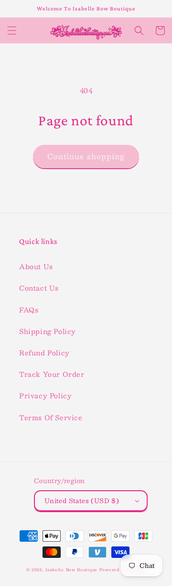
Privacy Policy (45, 395)
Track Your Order (52, 374)
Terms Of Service (51, 417)
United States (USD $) (81, 500)
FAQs (28, 309)
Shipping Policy (47, 331)
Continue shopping (86, 156)
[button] (11, 30)
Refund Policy (44, 352)
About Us (36, 266)
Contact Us (39, 287)
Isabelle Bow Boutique (71, 569)
